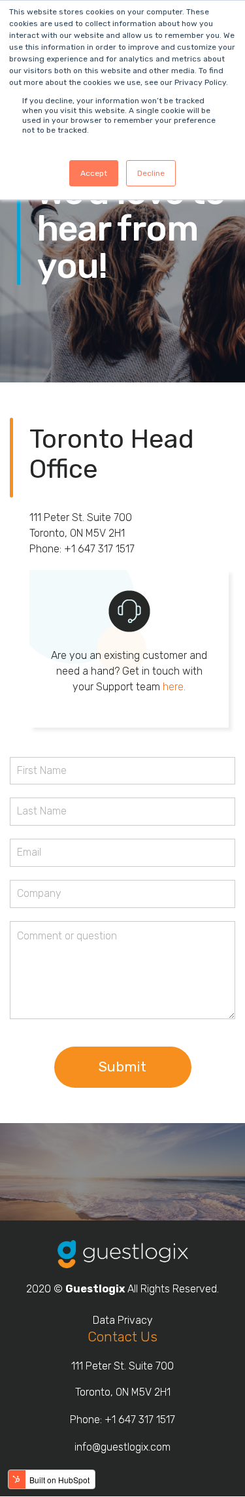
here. (174, 687)
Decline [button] (151, 173)
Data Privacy (123, 1320)
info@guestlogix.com (122, 1447)
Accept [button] (93, 173)
